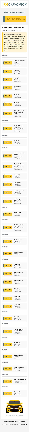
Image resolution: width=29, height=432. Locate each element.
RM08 (13, 30)
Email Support (24, 424)
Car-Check (5, 30)
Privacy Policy (5, 424)
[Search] (24, 19)
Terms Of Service (14, 424)
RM (10, 30)
